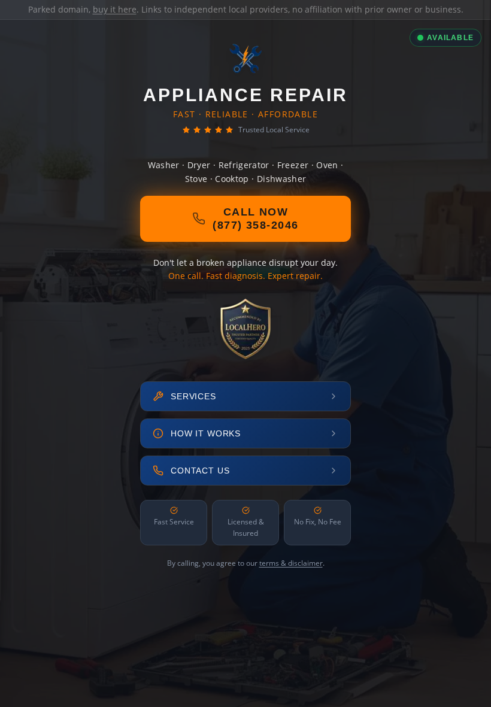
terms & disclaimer (291, 563)
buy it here (115, 9)
